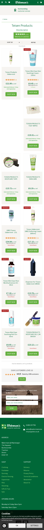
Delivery (26, 467)
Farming (5, 473)
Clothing (5, 467)
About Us (27, 483)
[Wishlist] (9, 2)
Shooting (5, 486)
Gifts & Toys (6, 489)
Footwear (5, 470)
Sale (3, 492)
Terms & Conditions (31, 477)
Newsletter (28, 480)
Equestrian (6, 480)
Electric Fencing (7, 477)
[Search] (5, 2)
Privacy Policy (28, 473)
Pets (3, 483)
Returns (26, 470)
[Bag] (41, 2)
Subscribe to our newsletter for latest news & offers (21, 391)
